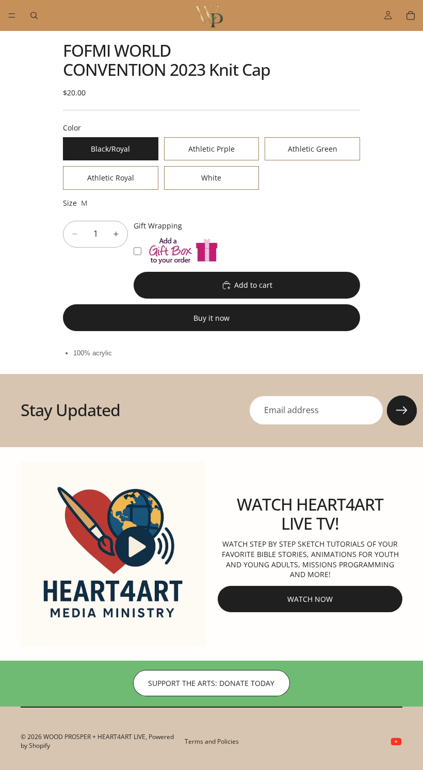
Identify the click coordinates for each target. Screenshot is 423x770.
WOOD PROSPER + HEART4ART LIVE (94, 736)
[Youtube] (396, 741)
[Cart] (410, 15)
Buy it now (211, 318)
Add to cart (253, 285)
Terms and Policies (212, 741)
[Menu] (12, 15)
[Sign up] (402, 410)
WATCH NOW (310, 599)
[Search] (34, 15)
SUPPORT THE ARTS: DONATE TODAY (211, 683)
